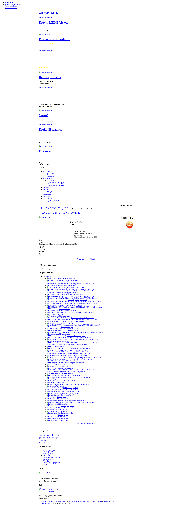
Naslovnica (42, 209)
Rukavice (52, 439)
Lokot (40, 437)
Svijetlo (41, 440)
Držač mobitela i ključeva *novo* (56, 213)
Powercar (45, 151)
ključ (40, 442)
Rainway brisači (50, 77)
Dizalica (40, 435)
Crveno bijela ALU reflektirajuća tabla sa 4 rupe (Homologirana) (51, 452)
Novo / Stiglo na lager (63, 209)
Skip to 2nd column (11, 8)
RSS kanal (106, 501)
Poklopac (48, 437)
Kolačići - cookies (96, 501)
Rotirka (48, 439)
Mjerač (43, 437)
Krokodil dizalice (50, 129)
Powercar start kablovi (54, 39)
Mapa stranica (62, 501)
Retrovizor (42, 439)
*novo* (43, 115)
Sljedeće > (93, 259)
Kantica (48, 435)
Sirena (57, 439)
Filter (44, 435)
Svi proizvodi (51, 209)
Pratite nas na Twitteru (46, 207)
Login (113, 501)
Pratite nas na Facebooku (61, 207)
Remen (57, 437)
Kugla (57, 435)
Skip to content (9, 2)
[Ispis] (76, 213)
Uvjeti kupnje (72, 501)
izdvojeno (55, 440)
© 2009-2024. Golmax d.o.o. (48, 501)
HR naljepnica (47, 461)
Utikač (45, 440)
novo (43, 442)
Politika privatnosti (83, 501)
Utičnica (50, 440)
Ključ (53, 435)
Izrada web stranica (45, 503)
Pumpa (52, 437)
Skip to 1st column (11, 6)
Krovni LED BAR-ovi (53, 22)
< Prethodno (80, 259)
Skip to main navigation (12, 4)
